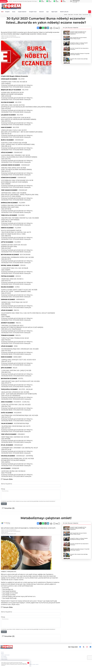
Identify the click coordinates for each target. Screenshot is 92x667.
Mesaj (3, 489)
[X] (83, 647)
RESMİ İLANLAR (64, 11)
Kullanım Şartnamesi (5, 654)
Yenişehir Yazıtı (33, 11)
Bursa (13, 11)
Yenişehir (7, 11)
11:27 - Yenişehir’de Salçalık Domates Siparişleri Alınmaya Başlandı (23, 1)
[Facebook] (80, 647)
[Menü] (90, 15)
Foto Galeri (76, 14)
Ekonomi (41, 11)
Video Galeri (70, 14)
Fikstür (80, 14)
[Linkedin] (90, 647)
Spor (47, 11)
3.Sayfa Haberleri (22, 11)
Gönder (4, 503)
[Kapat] (28, 663)
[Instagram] (87, 647)
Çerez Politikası (4, 657)
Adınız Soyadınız (6, 484)
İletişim (2, 653)
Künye (2, 652)
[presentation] (35, 1)
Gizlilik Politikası (4, 659)
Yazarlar (65, 14)
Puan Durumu (85, 14)
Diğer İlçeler (54, 11)
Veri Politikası (3, 656)
